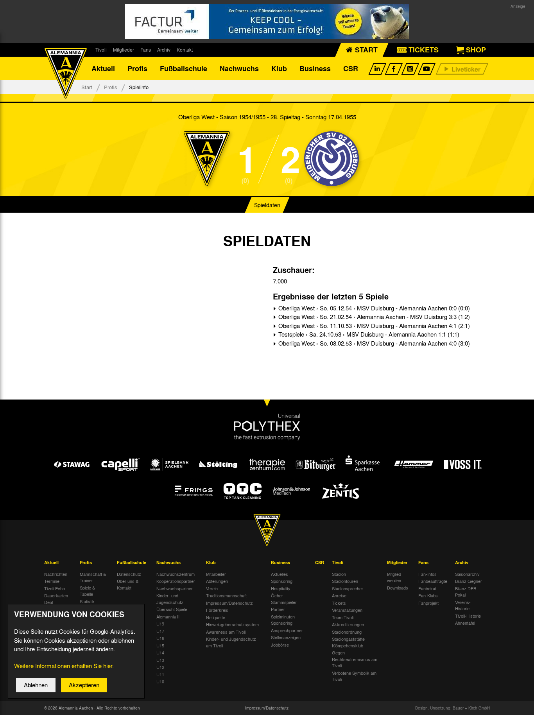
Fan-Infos (427, 574)
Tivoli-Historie (468, 616)
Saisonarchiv (467, 574)
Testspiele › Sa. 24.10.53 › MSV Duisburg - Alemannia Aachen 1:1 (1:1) (368, 334)
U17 (160, 631)
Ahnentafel (465, 623)
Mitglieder (123, 49)
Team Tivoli (342, 617)
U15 (160, 645)
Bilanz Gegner (468, 581)
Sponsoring (281, 581)
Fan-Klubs (428, 595)
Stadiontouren (345, 581)
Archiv (163, 49)
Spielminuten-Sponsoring (283, 619)
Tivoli (101, 49)
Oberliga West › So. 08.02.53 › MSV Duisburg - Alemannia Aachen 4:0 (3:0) (373, 343)
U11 (160, 674)
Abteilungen (217, 581)
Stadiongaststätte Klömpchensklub (348, 642)
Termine (51, 581)
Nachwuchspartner (174, 588)
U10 (160, 681)
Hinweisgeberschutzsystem (232, 624)
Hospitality (280, 588)
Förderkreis (217, 610)
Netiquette (215, 617)
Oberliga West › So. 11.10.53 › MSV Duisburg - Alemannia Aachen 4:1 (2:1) (373, 325)
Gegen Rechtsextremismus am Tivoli (354, 658)
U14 (160, 652)
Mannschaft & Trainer (93, 577)
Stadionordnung (347, 632)
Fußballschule (183, 68)
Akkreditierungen (348, 624)
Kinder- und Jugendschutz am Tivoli (231, 642)
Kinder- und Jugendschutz (169, 598)
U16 (160, 638)
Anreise (339, 595)
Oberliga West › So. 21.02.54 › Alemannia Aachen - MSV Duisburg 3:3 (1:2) (373, 316)
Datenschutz (129, 574)
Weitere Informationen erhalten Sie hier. (64, 665)
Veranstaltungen (347, 610)
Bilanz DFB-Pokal (466, 591)
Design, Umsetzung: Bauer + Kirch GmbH (452, 708)
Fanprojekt (428, 603)
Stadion (339, 574)
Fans (145, 49)
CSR (350, 68)
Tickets (339, 603)
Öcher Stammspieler (284, 598)
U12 (160, 667)
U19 (160, 623)
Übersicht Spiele (171, 609)
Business (315, 68)
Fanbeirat (427, 588)
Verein (212, 588)
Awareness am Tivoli (225, 632)
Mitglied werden (394, 577)
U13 (160, 660)
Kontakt (185, 49)
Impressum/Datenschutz (229, 603)
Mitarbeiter (216, 574)
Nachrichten (55, 574)
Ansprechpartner (287, 630)
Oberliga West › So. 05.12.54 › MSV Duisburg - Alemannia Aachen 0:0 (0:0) (373, 308)
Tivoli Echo (54, 588)
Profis (137, 68)
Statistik (87, 601)
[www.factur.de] (267, 21)
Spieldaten (267, 205)
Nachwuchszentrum (175, 574)
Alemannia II (167, 616)
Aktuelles (279, 574)
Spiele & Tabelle (87, 590)
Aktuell (103, 68)
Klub (279, 68)
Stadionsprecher (347, 588)
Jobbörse (280, 645)
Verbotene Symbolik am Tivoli (354, 676)
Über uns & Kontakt (127, 584)
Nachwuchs (239, 68)
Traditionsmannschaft (226, 595)
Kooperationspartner (175, 581)
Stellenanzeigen (286, 637)
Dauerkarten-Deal (57, 598)
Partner (278, 609)
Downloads (397, 587)
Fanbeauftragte (432, 581)
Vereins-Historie (463, 605)
